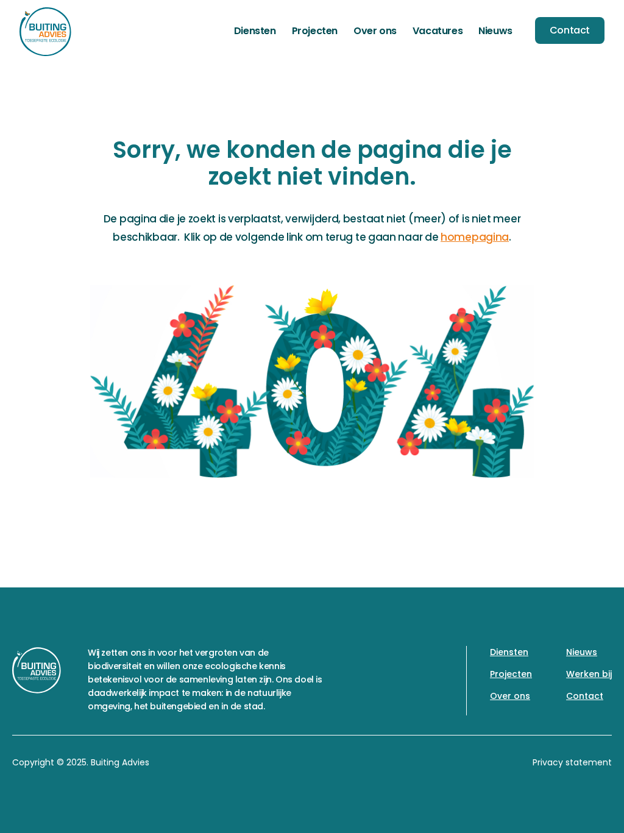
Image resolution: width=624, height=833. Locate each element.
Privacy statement (572, 762)
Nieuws (495, 31)
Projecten (315, 31)
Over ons (375, 31)
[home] (45, 31)
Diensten (255, 31)
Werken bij (589, 674)
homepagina (475, 237)
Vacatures (438, 31)
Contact (570, 30)
